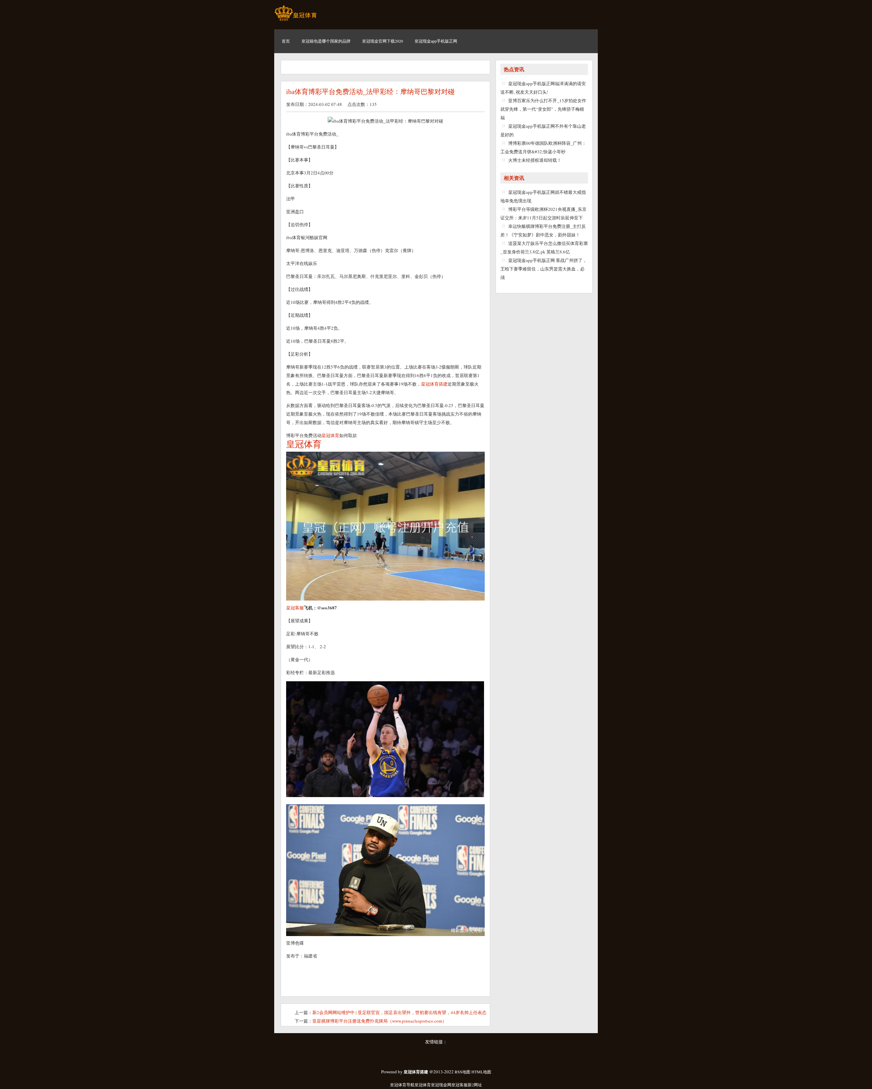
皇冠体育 (423, 1084)
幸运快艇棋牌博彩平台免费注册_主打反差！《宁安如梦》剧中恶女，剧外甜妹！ (543, 230)
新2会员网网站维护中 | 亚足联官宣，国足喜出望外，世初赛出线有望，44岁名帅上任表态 (399, 1012)
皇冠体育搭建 (434, 384)
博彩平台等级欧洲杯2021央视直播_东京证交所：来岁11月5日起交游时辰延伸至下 (543, 213)
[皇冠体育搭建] (295, 20)
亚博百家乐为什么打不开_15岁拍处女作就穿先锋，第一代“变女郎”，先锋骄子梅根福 (543, 109)
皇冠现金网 (441, 1084)
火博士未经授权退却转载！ (534, 160)
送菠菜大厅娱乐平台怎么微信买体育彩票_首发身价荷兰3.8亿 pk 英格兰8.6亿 (544, 247)
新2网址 (475, 1084)
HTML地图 (481, 1071)
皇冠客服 (459, 1084)
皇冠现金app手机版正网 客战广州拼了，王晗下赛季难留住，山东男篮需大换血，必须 (543, 268)
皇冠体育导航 (402, 1084)
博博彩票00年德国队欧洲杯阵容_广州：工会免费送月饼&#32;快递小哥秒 (543, 147)
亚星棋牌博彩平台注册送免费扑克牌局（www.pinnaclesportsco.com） (379, 1021)
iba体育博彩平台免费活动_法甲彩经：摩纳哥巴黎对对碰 (370, 91)
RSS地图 (462, 1071)
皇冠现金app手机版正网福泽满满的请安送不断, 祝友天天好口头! (543, 87)
